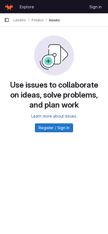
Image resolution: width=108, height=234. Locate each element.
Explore (27, 6)
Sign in (95, 6)
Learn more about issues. (54, 116)
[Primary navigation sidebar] (6, 20)
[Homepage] (9, 6)
